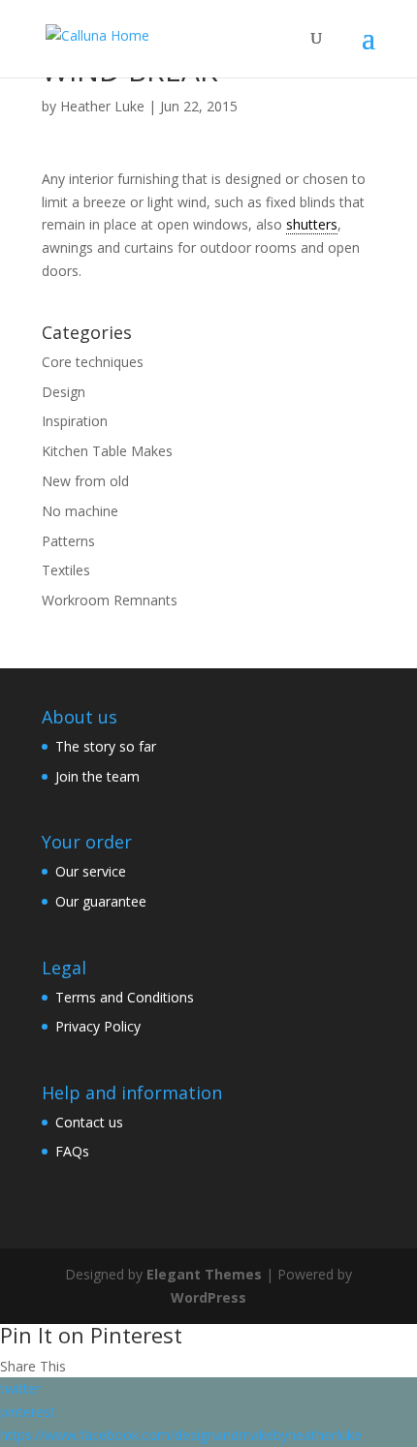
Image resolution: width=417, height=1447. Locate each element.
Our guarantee (100, 901)
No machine (80, 511)
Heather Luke (102, 106)
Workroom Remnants (109, 600)
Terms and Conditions (124, 997)
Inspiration (75, 421)
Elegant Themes (204, 1274)
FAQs (72, 1151)
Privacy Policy (98, 1026)
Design (63, 392)
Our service (90, 871)
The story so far (105, 746)
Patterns (68, 541)
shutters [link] (311, 224)
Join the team (97, 776)
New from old (85, 481)
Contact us (89, 1122)
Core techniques (93, 362)
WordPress (208, 1297)
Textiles (66, 570)
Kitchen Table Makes (107, 451)
